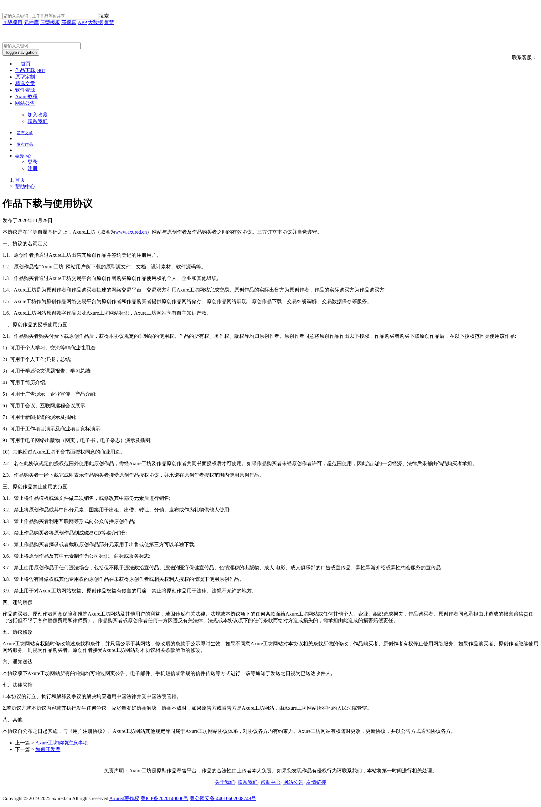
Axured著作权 (124, 798)
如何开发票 (47, 749)
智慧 (109, 22)
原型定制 (25, 76)
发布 (25, 132)
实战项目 (13, 22)
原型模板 (50, 22)
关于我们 (225, 782)
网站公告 (25, 103)
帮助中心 (25, 186)
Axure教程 (26, 96)
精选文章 (25, 83)
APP (82, 22)
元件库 (31, 22)
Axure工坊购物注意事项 (61, 742)
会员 (23, 156)
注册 (33, 168)
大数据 (95, 22)
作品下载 (30, 70)
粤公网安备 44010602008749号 (223, 798)
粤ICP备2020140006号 (164, 798)
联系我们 (38, 121)
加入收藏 (38, 114)
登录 (33, 162)
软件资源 (25, 90)
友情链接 (316, 782)
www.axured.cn (131, 232)
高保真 (68, 22)
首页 (26, 63)
